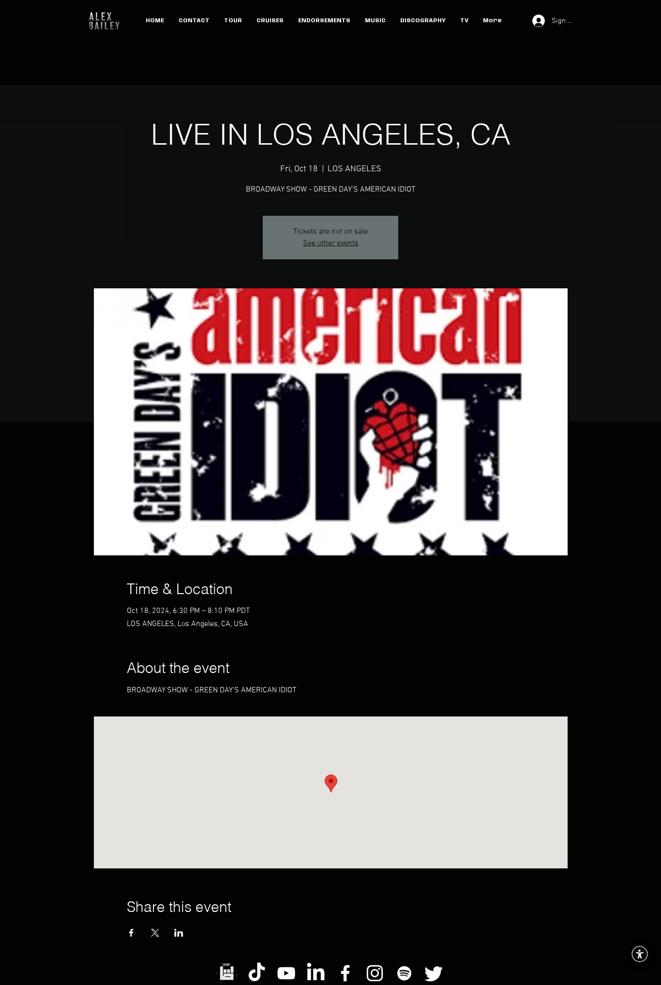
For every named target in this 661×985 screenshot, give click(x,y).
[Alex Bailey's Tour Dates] (227, 973)
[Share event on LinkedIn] (178, 933)
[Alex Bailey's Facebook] (345, 973)
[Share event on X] (155, 933)
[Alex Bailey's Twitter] (434, 973)
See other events (331, 243)
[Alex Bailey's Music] (404, 973)
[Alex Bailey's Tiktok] (257, 973)
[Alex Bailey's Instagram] (375, 973)
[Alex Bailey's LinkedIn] (316, 973)
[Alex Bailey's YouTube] (286, 973)
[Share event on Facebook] (131, 933)
